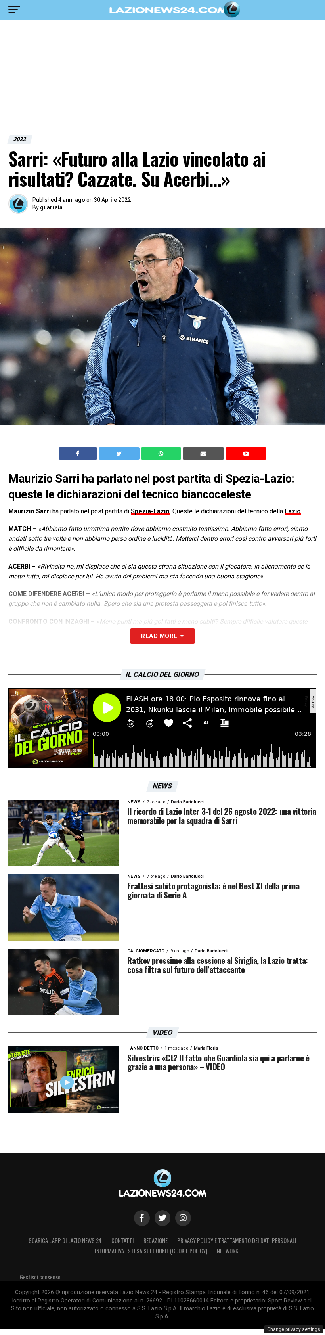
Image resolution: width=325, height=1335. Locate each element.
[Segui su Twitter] (162, 1218)
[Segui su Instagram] (183, 1218)
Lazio (293, 511)
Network (227, 1251)
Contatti (122, 1240)
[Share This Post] (162, 453)
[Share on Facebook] (79, 453)
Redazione (155, 1240)
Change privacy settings (293, 1329)
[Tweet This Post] (120, 453)
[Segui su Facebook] (142, 1218)
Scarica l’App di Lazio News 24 (65, 1240)
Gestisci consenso (40, 1277)
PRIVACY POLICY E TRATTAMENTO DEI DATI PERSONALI (236, 1240)
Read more (159, 636)
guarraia (51, 207)
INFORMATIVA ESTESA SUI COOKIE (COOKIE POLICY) (151, 1251)
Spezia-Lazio (150, 511)
